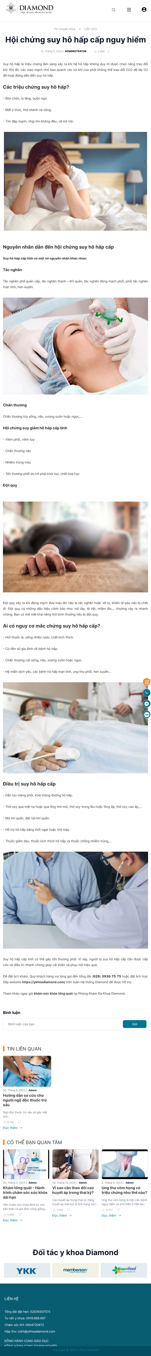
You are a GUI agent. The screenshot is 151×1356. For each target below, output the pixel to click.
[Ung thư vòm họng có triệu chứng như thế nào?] (125, 1164)
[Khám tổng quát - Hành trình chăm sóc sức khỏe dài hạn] (26, 1164)
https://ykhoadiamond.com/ (43, 982)
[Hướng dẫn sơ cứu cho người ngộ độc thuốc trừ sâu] (27, 1071)
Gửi (134, 1024)
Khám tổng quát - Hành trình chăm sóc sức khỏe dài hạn (25, 1193)
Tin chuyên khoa (64, 29)
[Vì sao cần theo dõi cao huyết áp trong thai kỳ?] (75, 1164)
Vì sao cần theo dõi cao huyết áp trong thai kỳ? (73, 1190)
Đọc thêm (10, 1128)
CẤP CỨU (90, 29)
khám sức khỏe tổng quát (53, 993)
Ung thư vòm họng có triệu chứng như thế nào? (124, 1190)
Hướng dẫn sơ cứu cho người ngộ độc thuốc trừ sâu (25, 1100)
